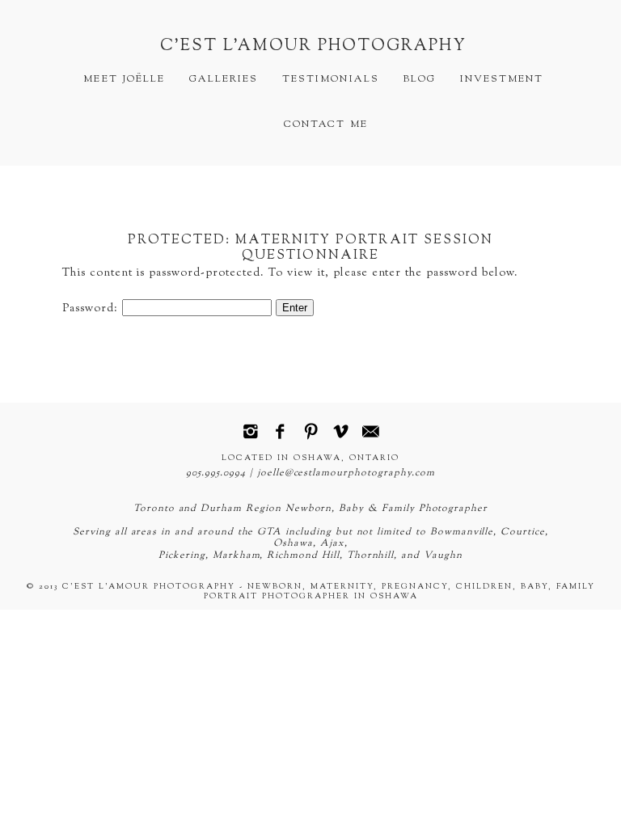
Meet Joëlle (123, 79)
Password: (92, 309)
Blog (419, 79)
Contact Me (326, 124)
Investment (501, 79)
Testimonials (330, 79)
